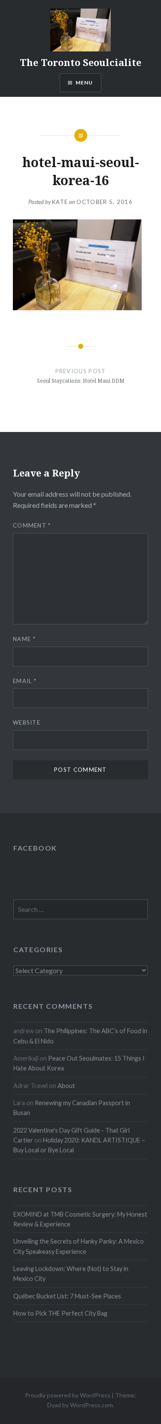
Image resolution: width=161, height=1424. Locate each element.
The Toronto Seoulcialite (80, 62)
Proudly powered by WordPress (67, 1395)
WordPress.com (91, 1405)
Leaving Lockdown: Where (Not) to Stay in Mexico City (70, 1273)
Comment (32, 525)
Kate (60, 201)
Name (24, 639)
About (66, 1085)
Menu (84, 82)
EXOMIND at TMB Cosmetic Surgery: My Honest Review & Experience (80, 1219)
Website (26, 722)
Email (24, 681)
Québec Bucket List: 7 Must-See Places (67, 1296)
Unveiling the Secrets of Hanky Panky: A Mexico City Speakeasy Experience (78, 1246)
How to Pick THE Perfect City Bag (60, 1313)
